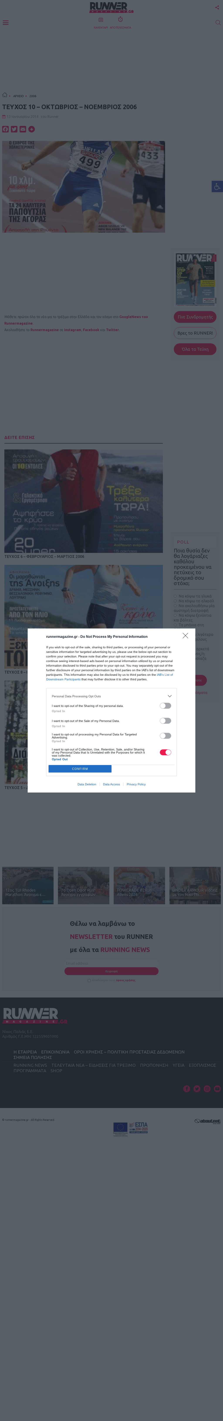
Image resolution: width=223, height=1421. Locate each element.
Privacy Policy (136, 784)
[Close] (187, 637)
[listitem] (111, 696)
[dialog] (111, 710)
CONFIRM (80, 769)
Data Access (111, 784)
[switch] (165, 706)
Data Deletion (87, 784)
